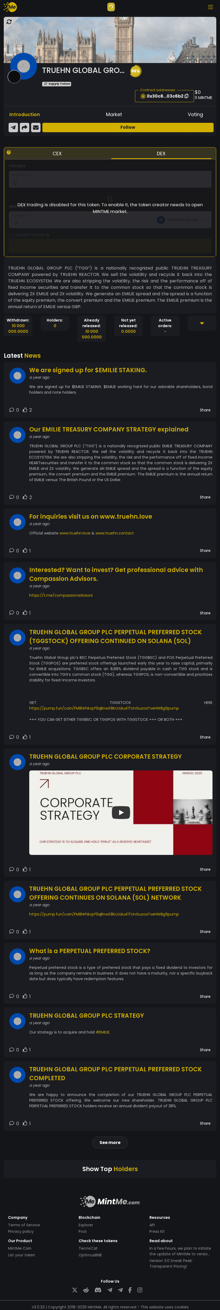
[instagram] (139, 1290)
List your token (21, 1255)
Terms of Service (24, 1225)
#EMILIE (102, 1032)
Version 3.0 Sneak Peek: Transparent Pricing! (171, 1263)
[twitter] (75, 1290)
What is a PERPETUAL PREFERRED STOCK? (89, 951)
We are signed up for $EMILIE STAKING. (88, 370)
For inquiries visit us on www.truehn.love (90, 516)
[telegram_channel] (120, 1290)
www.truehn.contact (115, 533)
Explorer (86, 1225)
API (152, 1225)
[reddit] (86, 1290)
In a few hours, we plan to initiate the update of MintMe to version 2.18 (180, 1254)
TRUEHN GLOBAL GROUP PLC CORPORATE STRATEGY (105, 756)
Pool (82, 1231)
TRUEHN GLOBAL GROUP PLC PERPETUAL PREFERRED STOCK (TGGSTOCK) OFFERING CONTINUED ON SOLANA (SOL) (115, 636)
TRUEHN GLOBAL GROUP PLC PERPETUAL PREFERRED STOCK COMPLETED (115, 1073)
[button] (135, 71)
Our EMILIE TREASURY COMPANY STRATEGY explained (109, 429)
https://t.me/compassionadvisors (61, 595)
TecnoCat (88, 1248)
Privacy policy (21, 1231)
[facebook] (130, 1290)
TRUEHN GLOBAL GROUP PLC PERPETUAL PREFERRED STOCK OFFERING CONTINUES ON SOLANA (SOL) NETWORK (115, 893)
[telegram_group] (109, 1290)
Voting (195, 114)
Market (114, 114)
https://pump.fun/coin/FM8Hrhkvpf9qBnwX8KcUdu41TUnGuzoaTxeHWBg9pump (104, 708)
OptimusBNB (90, 1255)
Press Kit (157, 1231)
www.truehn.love (75, 533)
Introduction (24, 114)
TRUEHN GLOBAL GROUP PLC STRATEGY (86, 1016)
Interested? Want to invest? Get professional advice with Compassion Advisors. (116, 574)
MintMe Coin (19, 1248)
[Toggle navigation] (210, 7)
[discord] (97, 1290)
